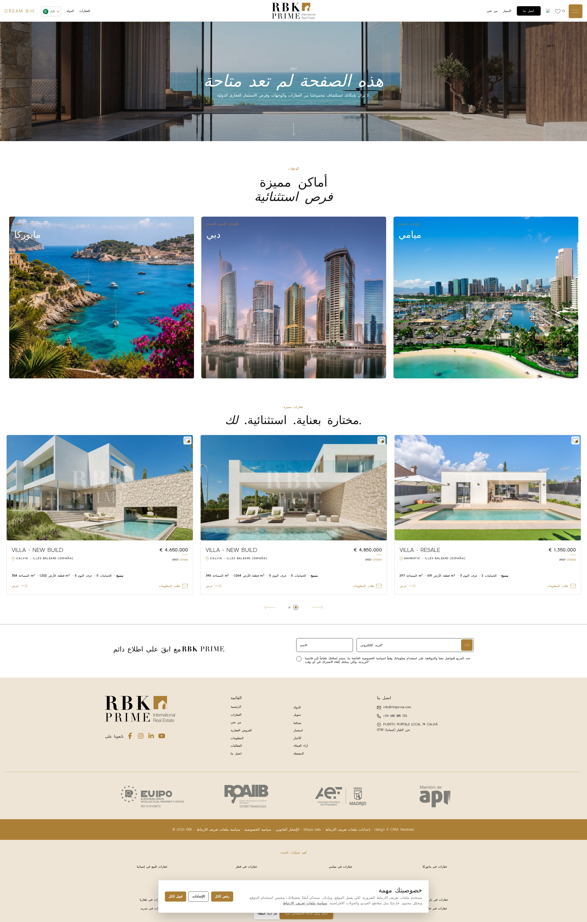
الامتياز (507, 11)
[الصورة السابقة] (13, 488)
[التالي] (317, 607)
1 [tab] (291, 607)
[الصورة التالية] (187, 488)
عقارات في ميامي (340, 867)
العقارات (84, 11)
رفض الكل (222, 896)
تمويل (297, 715)
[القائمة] (575, 11)
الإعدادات (198, 896)
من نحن (492, 11)
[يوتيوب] (162, 737)
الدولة (70, 11)
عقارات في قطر (246, 867)
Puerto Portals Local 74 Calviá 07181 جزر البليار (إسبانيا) (407, 727)
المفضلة (299, 753)
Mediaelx (407, 829)
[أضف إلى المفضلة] (187, 440)
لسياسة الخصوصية (373, 658)
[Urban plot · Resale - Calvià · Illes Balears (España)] (100, 487)
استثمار (298, 730)
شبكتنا (297, 722)
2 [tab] (298, 607)
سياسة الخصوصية (257, 829)
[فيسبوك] (130, 737)
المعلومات (237, 738)
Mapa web (312, 829)
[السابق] (270, 607)
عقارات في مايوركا (435, 867)
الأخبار (297, 738)
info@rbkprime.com (396, 707)
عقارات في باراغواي (435, 900)
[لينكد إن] (151, 737)
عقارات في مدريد (152, 908)
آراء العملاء (301, 746)
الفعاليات (236, 746)
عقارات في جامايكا (435, 908)
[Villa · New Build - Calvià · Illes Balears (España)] (488, 487)
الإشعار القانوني (287, 829)
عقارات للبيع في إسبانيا (152, 867)
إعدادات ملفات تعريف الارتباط (347, 829)
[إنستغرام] (141, 737)
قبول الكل (176, 896)
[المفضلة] (558, 11)
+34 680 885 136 (394, 716)
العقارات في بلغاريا (152, 900)
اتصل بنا (528, 11)
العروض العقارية (241, 730)
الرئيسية (236, 707)
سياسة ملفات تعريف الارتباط (218, 829)
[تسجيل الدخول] (548, 11)
